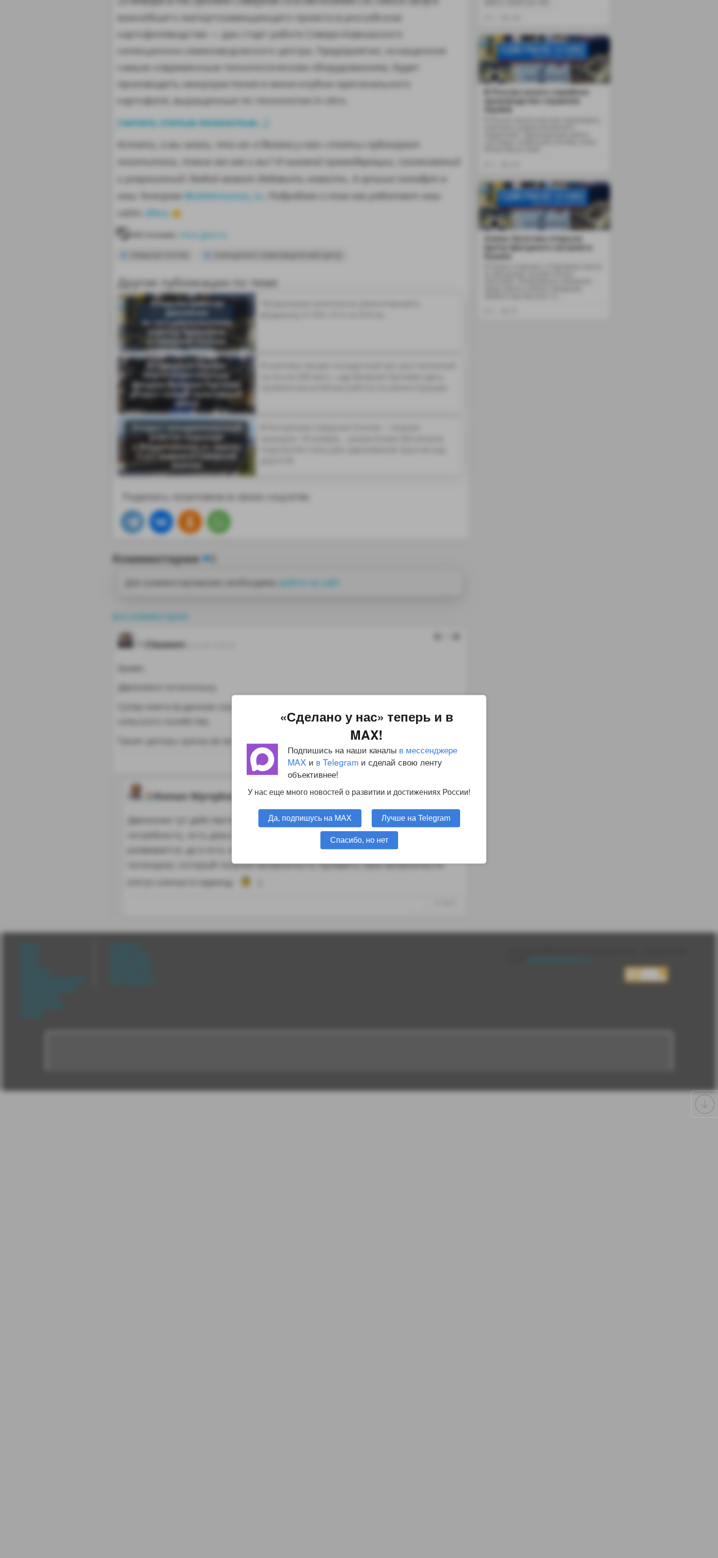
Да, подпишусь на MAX (310, 817)
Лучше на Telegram (415, 817)
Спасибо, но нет (359, 839)
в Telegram (337, 762)
